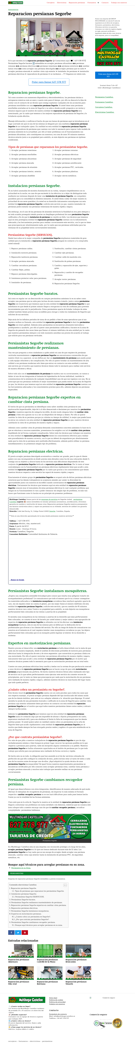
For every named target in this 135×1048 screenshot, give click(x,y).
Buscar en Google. (16, 580)
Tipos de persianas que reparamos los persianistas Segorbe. (39, 891)
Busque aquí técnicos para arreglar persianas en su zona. (39, 925)
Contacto (105, 3)
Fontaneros (91, 3)
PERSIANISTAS (16, 873)
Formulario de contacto (58, 1014)
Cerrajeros (50, 3)
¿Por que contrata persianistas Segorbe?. (32, 919)
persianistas (13, 10)
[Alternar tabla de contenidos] (64, 885)
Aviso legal (53, 998)
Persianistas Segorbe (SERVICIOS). (29, 896)
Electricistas (61, 3)
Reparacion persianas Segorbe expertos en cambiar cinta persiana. (38, 905)
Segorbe (52, 511)
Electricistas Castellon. (104, 112)
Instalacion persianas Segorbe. (24, 894)
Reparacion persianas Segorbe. (23, 888)
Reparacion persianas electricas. (24, 908)
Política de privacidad (57, 1002)
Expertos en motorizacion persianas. (26, 913)
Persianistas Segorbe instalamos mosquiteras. (30, 911)
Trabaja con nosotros (119, 3)
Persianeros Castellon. (104, 97)
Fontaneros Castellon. (104, 102)
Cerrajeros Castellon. (104, 107)
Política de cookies (56, 1000)
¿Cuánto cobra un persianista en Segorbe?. (33, 916)
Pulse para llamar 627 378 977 (49, 82)
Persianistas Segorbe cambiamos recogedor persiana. (33, 922)
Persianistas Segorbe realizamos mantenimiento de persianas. (36, 902)
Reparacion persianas (77, 3)
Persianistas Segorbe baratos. (23, 899)
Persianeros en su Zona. (21, 867)
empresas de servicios (49, 499)
